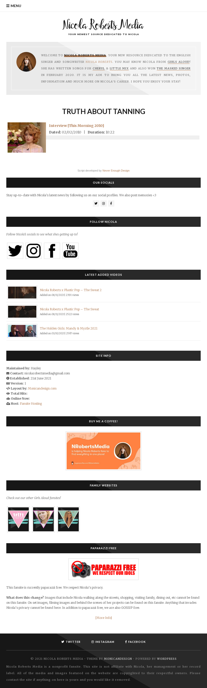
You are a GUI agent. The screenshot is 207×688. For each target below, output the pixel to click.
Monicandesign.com (42, 388)
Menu (16, 6)
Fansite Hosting (31, 403)
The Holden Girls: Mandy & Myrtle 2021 (68, 328)
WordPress (167, 659)
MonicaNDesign (118, 659)
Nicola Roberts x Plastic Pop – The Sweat (69, 309)
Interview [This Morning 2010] (76, 125)
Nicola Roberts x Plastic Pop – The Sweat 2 (70, 290)
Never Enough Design (116, 170)
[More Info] (103, 618)
